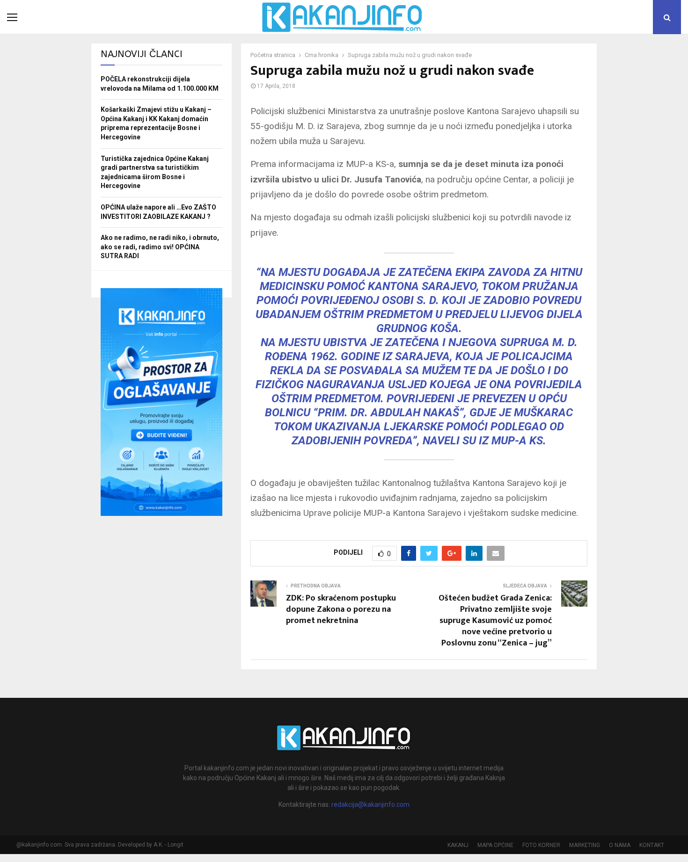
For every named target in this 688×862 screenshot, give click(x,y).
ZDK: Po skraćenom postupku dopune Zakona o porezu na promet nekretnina (341, 609)
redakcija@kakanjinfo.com (370, 804)
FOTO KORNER (541, 845)
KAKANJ (457, 845)
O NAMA (619, 845)
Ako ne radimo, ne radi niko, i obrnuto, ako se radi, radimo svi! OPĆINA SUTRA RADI (160, 247)
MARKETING (584, 845)
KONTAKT (651, 845)
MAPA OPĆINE (495, 845)
